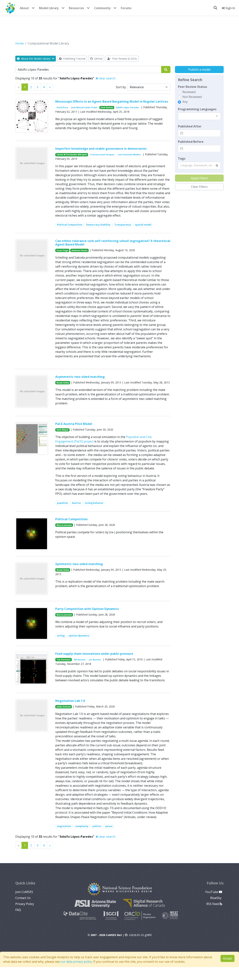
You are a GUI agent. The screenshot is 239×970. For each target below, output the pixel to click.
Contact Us (23, 898)
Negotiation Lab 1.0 (70, 701)
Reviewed (188, 92)
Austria (76, 503)
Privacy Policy (24, 904)
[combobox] (199, 116)
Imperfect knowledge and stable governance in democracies (101, 148)
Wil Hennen (80, 659)
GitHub (98, 58)
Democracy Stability (98, 224)
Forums (126, 8)
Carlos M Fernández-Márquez (72, 154)
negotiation (64, 826)
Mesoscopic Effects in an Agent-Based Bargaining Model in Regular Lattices (111, 101)
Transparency (122, 224)
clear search (106, 78)
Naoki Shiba (63, 382)
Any (185, 102)
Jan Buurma (95, 659)
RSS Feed (213, 904)
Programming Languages (197, 109)
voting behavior (94, 503)
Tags (181, 158)
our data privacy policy (76, 962)
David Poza (62, 107)
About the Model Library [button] (35, 58)
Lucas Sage (62, 250)
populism (62, 503)
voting (61, 635)
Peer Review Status (192, 87)
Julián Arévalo (64, 706)
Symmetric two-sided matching (79, 564)
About (24, 8)
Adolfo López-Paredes (127, 107)
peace (109, 826)
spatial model (143, 224)
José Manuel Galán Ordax (84, 107)
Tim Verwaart (64, 659)
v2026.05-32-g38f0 (140, 935)
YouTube (212, 892)
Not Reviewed (192, 97)
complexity (81, 826)
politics (96, 826)
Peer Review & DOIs (124, 58)
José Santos (107, 107)
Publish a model (199, 69)
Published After (189, 126)
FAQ (18, 910)
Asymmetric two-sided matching (80, 377)
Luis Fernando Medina (129, 154)
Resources (76, 8)
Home (19, 43)
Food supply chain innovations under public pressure (94, 654)
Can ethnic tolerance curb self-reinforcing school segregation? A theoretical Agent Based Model (112, 242)
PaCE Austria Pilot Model (73, 424)
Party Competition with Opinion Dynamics (87, 609)
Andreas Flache (79, 250)
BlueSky (216, 898)
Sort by (121, 87)
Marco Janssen (64, 525)
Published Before (191, 142)
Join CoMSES (24, 892)
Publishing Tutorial (73, 58)
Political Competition (69, 224)
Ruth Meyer (63, 429)
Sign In (230, 8)
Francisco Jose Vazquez (102, 154)
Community (102, 8)
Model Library (49, 8)
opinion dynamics (79, 635)
